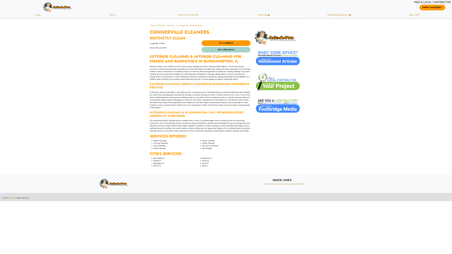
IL (176, 25)
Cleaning (170, 25)
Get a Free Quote (226, 49)
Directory (160, 25)
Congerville (184, 25)
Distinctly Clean (196, 25)
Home (152, 25)
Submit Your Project (432, 7)
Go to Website (226, 43)
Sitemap (292, 184)
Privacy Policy (269, 184)
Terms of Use (282, 184)
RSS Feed (301, 184)
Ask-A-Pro (12, 198)
